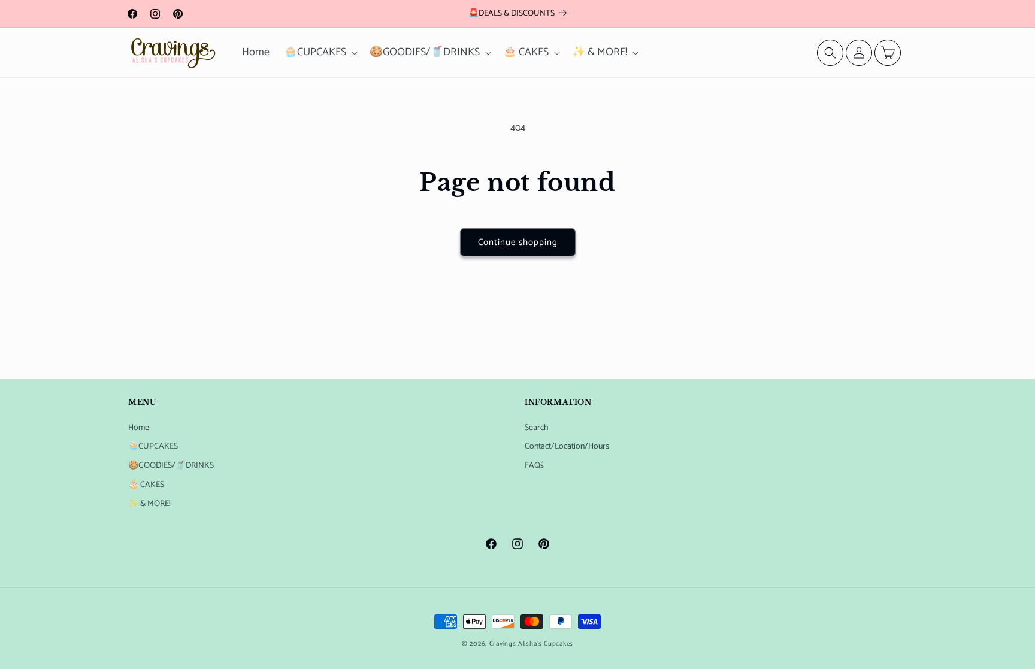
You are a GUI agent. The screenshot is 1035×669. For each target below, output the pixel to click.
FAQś (534, 466)
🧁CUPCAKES (153, 446)
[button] (319, 52)
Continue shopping (518, 242)
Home (138, 428)
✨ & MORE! (149, 504)
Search (537, 428)
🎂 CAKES (146, 485)
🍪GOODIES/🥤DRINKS (171, 466)
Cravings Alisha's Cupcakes (531, 643)
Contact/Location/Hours (567, 446)
